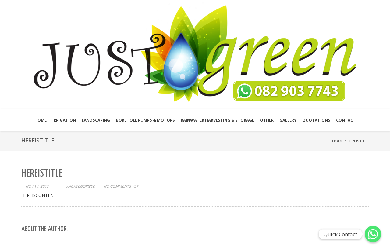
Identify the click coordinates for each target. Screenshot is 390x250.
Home (337, 141)
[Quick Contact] (373, 234)
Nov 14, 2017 (37, 186)
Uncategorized (80, 186)
